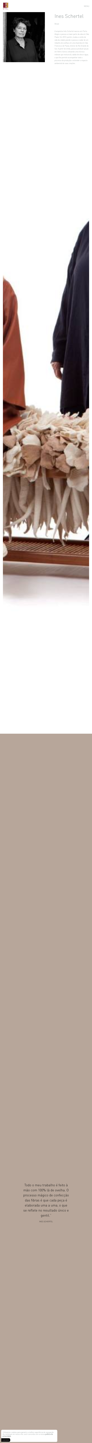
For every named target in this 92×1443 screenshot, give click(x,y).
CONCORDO (5, 1440)
